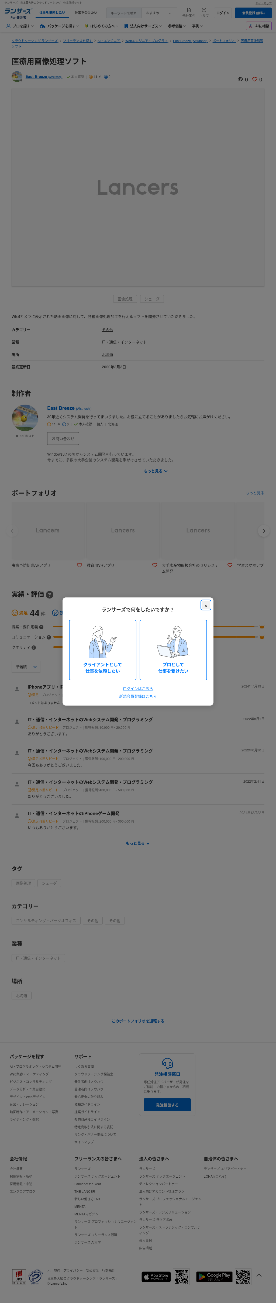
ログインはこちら (138, 688)
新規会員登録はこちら (138, 696)
